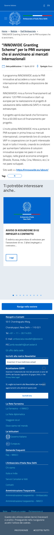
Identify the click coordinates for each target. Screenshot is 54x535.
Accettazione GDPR (15, 368)
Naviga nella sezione (27, 306)
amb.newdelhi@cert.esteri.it (23, 344)
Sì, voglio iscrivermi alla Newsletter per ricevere (26, 384)
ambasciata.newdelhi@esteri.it (28, 339)
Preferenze (21, 530)
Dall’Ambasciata (28, 31)
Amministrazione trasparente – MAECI (24, 501)
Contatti (10, 484)
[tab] (13, 295)
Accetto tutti (41, 530)
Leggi (13, 257)
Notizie (14, 31)
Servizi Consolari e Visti (17, 479)
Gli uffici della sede (14, 350)
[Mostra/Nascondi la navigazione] (5, 18)
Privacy (8, 377)
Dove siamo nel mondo (17, 425)
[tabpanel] (27, 245)
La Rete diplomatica (15, 414)
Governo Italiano (10, 5)
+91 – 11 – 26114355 (20, 333)
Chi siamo (10, 467)
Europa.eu (15, 443)
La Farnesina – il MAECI (17, 408)
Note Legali (16, 377)
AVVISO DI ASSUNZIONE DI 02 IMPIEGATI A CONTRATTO (22, 232)
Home (4, 31)
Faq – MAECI (12, 455)
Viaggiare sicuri (13, 420)
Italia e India (11, 473)
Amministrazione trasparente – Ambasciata (27, 495)
